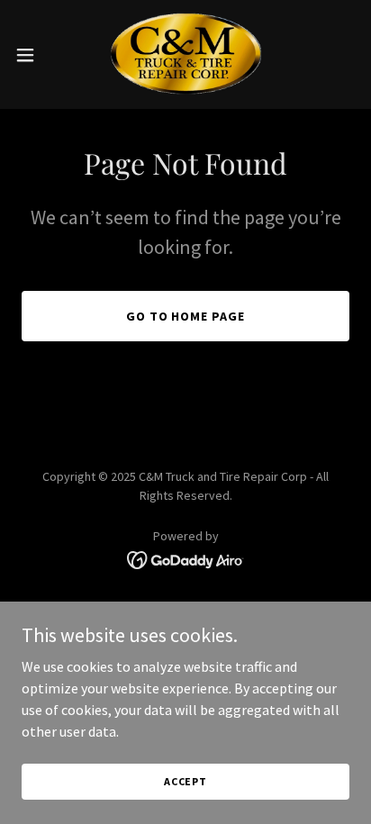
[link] (185, 54)
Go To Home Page (186, 316)
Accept (185, 781)
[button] (33, 55)
